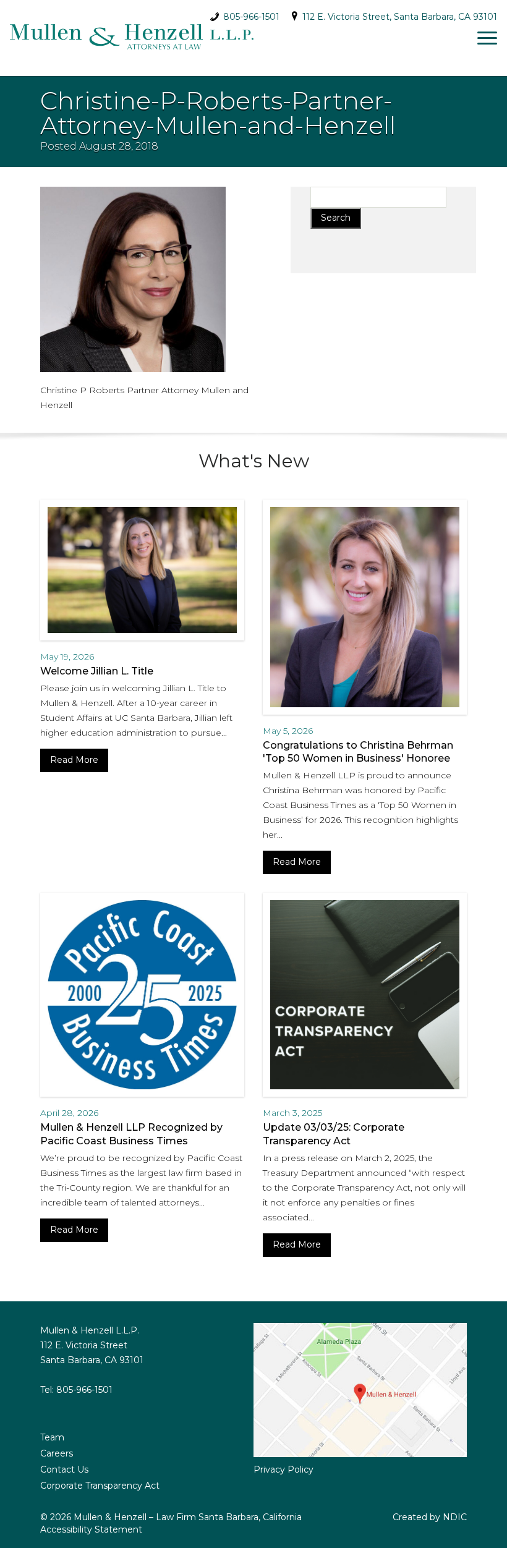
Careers (56, 1453)
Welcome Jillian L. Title (96, 671)
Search (336, 217)
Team (52, 1437)
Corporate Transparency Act (100, 1485)
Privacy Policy (283, 1469)
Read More (74, 759)
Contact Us (64, 1469)
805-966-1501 (250, 13)
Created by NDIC (430, 1517)
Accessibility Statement (91, 1529)
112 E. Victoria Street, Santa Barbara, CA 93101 (398, 16)
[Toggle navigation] (487, 38)
